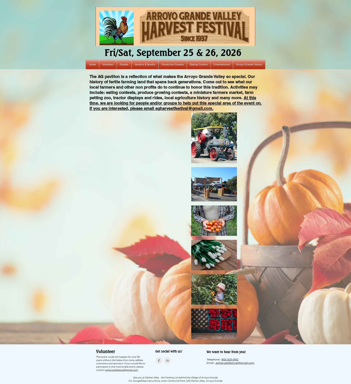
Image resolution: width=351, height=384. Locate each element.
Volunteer (105, 351)
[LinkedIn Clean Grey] (167, 360)
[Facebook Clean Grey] (158, 360)
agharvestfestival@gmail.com (183, 108)
